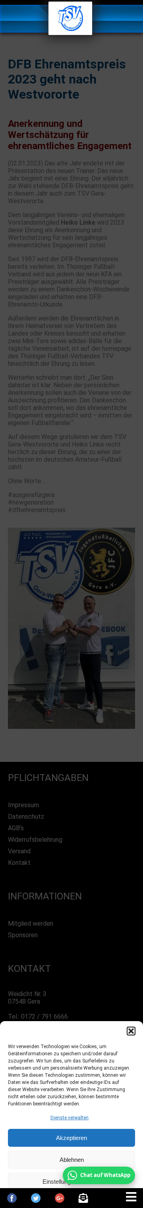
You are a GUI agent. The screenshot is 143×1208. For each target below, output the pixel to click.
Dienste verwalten (69, 1118)
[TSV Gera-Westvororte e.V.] (70, 33)
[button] (131, 1031)
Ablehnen (72, 1159)
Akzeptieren (71, 1137)
